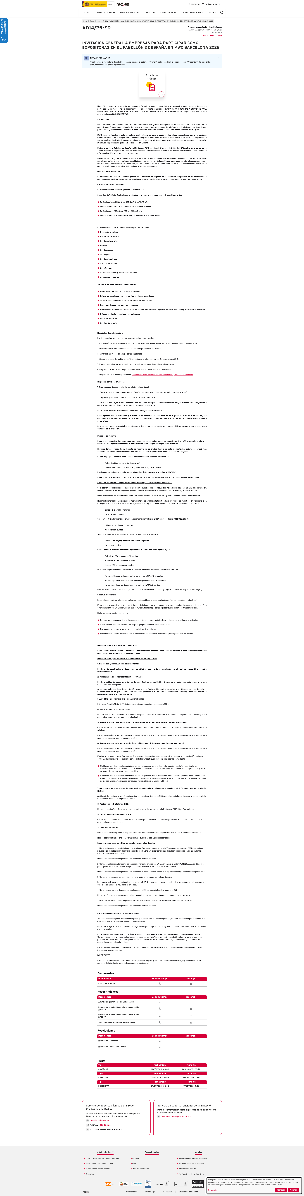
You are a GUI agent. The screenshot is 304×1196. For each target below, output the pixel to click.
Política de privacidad (188, 1192)
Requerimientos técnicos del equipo (193, 1158)
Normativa (90, 1174)
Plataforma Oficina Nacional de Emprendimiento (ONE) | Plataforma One (162, 375)
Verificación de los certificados (98, 1169)
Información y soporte (187, 1169)
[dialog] (254, 1186)
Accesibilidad (131, 1192)
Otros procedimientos (129, 12)
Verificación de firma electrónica (191, 1174)
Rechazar (281, 1190)
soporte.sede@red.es (99, 1120)
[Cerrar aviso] (218, 57)
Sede (105, 4)
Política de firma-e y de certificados (100, 1163)
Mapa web (167, 1192)
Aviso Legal (150, 1192)
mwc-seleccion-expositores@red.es (177, 1117)
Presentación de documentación (191, 1163)
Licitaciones (150, 12)
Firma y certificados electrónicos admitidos (102, 1158)
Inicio (86, 12)
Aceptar (293, 1190)
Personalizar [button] (213, 1190)
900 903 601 (105, 1125)
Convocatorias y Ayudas (104, 12)
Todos (134, 1163)
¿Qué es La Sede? (168, 12)
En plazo (135, 1158)
